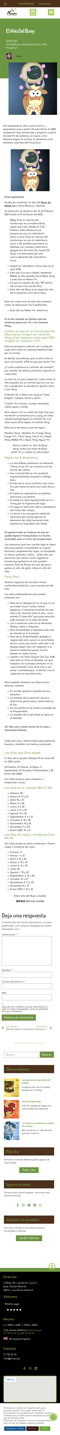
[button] (51, 12)
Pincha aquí (12, 1304)
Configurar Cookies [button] (15, 1429)
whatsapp (35, 1330)
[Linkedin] (34, 1205)
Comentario (9, 935)
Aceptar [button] (45, 1429)
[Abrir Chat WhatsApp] (53, 1417)
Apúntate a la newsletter (22, 1219)
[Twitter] (29, 1205)
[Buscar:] (21, 1055)
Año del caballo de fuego (31, 1101)
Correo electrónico (13, 982)
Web (4, 993)
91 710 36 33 (10, 1333)
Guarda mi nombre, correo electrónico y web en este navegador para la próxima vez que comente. (25, 1009)
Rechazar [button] (32, 1429)
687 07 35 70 (27, 1333)
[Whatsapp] (5, 3)
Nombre (7, 970)
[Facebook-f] (17, 1205)
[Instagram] (23, 1205)
